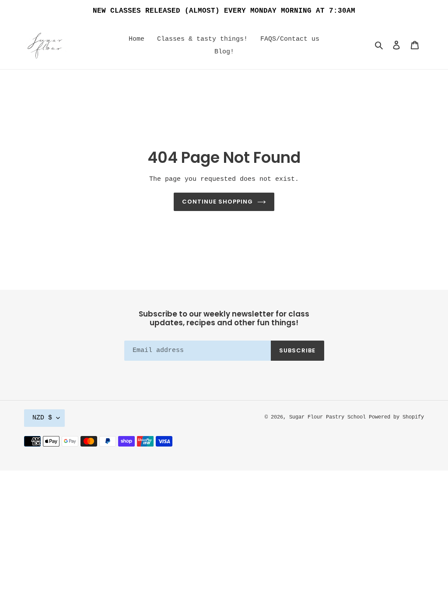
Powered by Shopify (396, 417)
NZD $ (42, 418)
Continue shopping (217, 201)
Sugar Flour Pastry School (329, 417)
